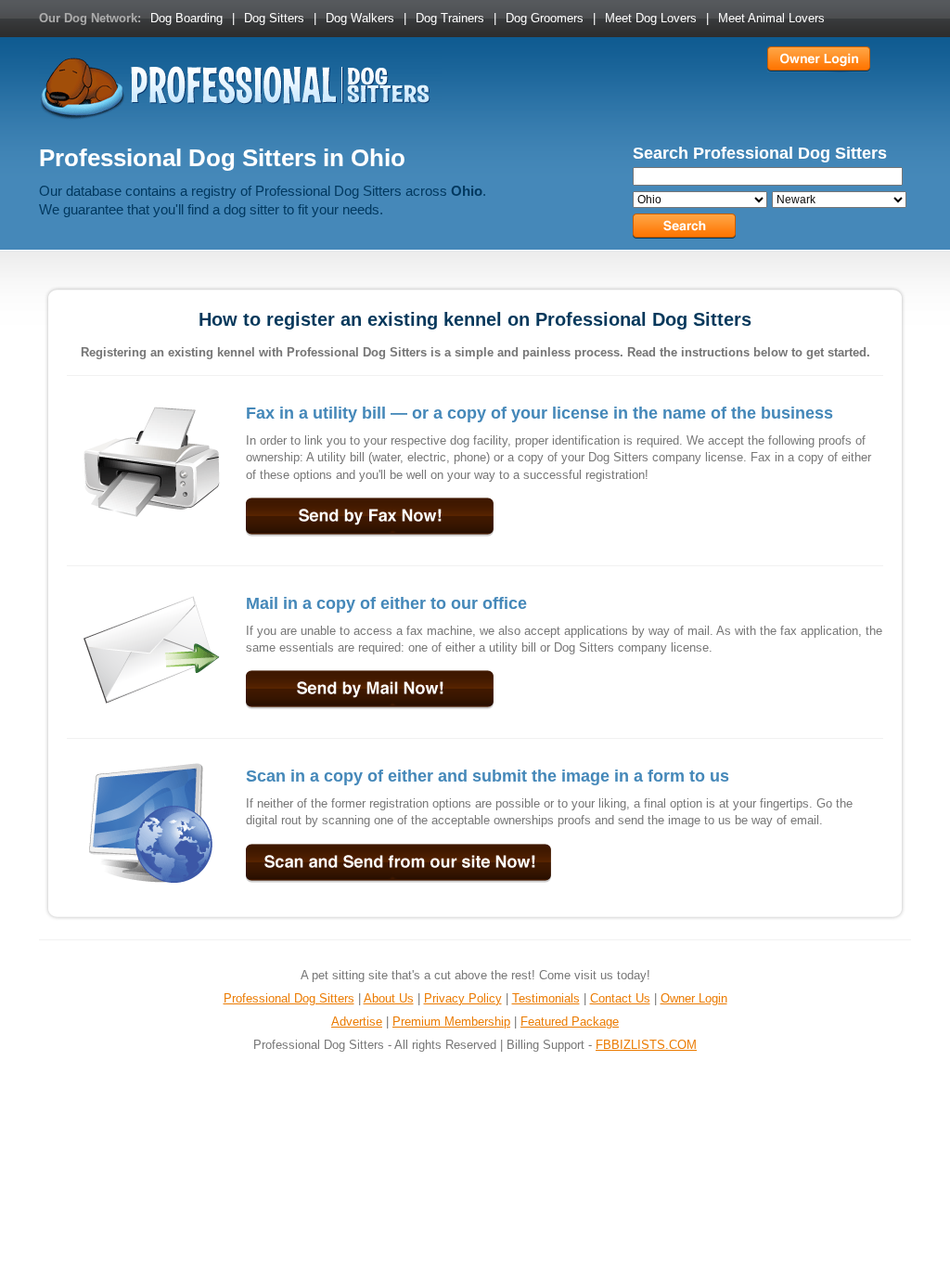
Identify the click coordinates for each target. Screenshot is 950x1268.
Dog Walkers (360, 18)
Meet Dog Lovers (651, 18)
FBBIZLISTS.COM (646, 1045)
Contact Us (620, 998)
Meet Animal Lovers (771, 18)
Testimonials (546, 998)
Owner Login (694, 998)
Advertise (356, 1022)
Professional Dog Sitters (289, 998)
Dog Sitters (274, 18)
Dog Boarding (186, 18)
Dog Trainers (450, 18)
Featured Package (569, 1022)
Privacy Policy (463, 998)
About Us (389, 998)
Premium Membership (451, 1022)
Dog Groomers (545, 18)
